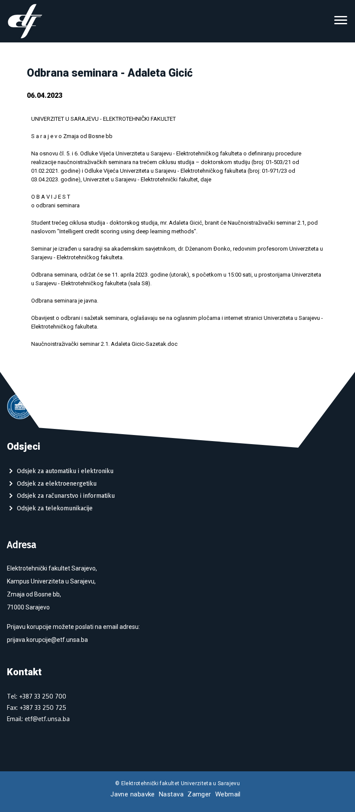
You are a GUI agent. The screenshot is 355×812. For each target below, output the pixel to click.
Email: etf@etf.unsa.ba (38, 718)
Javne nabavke (132, 794)
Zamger (199, 794)
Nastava (171, 794)
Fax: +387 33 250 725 (36, 707)
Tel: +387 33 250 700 (36, 696)
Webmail (228, 794)
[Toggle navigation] (340, 21)
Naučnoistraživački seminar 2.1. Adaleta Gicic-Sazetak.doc (104, 344)
